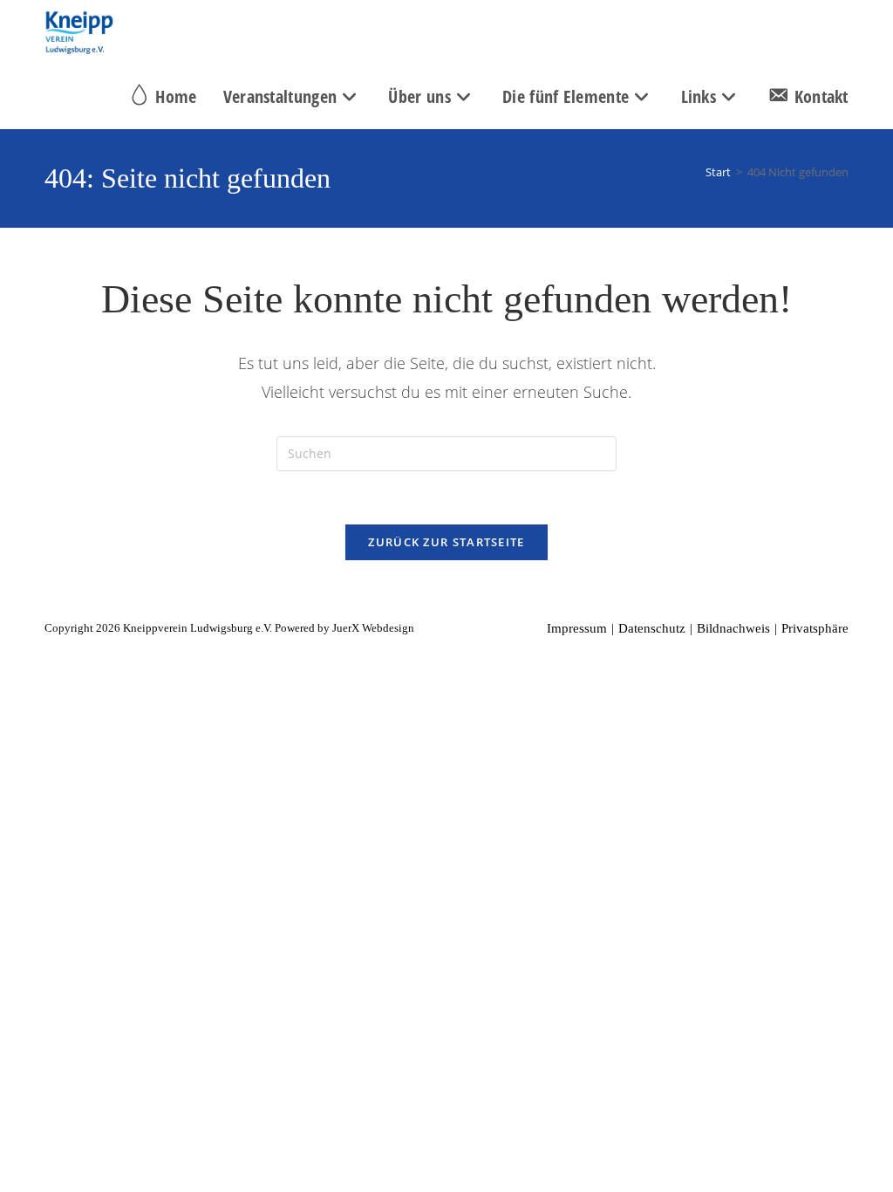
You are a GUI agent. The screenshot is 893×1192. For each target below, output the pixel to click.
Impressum (577, 628)
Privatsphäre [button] (815, 628)
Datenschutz (651, 628)
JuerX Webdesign (373, 627)
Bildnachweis (733, 628)
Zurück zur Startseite (446, 542)
